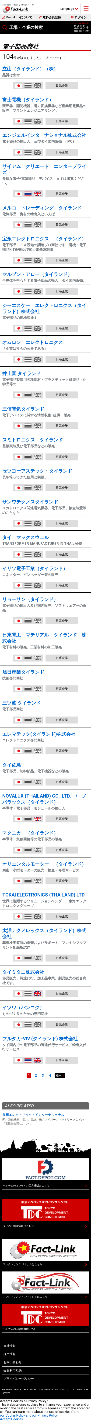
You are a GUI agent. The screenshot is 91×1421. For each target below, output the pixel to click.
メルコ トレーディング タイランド (42, 208)
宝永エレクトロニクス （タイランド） (44, 238)
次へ (59, 1075)
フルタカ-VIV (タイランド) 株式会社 (40, 1038)
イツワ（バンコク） (23, 1007)
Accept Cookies (11, 1419)
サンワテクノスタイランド (30, 502)
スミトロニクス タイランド (32, 440)
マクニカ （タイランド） (30, 833)
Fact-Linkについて (19, 17)
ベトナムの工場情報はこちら (19, 1328)
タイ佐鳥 (11, 765)
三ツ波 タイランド (21, 703)
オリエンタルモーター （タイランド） (44, 864)
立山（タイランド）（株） (30, 69)
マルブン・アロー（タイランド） (37, 274)
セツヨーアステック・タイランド (37, 471)
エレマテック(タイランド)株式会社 (39, 734)
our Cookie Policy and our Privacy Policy (29, 1415)
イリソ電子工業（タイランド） (35, 568)
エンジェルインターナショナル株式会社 (44, 135)
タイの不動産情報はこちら (18, 1226)
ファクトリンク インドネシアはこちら (25, 1296)
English (37, 194)
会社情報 (10, 1346)
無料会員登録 (52, 17)
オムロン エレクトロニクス (32, 342)
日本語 (18, 85)
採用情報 (10, 1354)
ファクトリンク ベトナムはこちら (22, 1264)
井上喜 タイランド (21, 373)
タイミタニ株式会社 (23, 972)
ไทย (28, 194)
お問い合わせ (13, 1362)
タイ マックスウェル (25, 537)
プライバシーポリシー (19, 1378)
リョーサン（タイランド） (30, 599)
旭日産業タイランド (23, 672)
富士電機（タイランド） (28, 99)
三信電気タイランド (23, 409)
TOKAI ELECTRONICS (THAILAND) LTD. (44, 895)
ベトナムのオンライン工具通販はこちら (26, 1185)
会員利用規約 (13, 1370)
